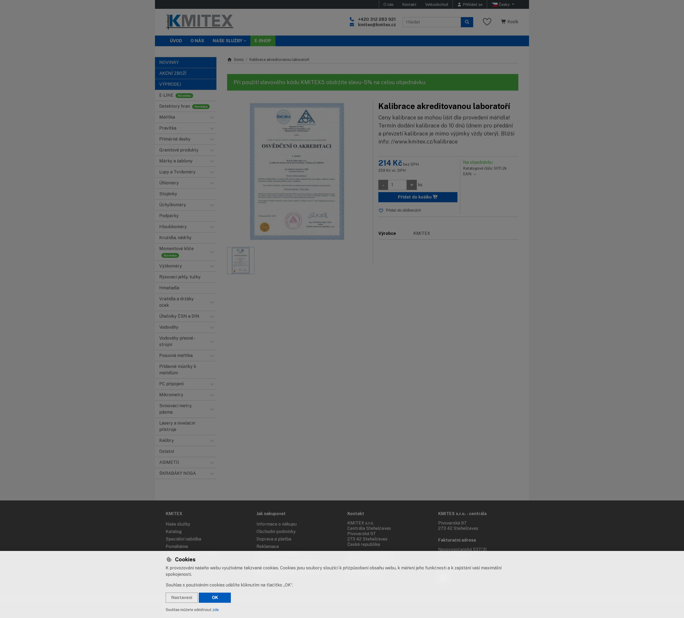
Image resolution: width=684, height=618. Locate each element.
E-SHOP (263, 40)
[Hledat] (467, 22)
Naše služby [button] (227, 40)
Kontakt (409, 4)
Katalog (174, 531)
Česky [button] (504, 4)
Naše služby (178, 524)
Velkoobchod (436, 4)
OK (215, 597)
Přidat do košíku (415, 197)
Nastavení (181, 597)
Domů (239, 59)
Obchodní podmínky (276, 531)
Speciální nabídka (183, 539)
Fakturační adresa (457, 540)
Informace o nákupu (276, 524)
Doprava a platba (273, 539)
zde (215, 610)
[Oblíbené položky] (487, 22)
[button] (212, 117)
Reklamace (267, 546)
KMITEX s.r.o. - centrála (462, 513)
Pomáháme (177, 546)
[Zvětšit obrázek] (297, 171)
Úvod (176, 40)
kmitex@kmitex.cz (377, 24)
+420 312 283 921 (377, 19)
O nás (388, 4)
